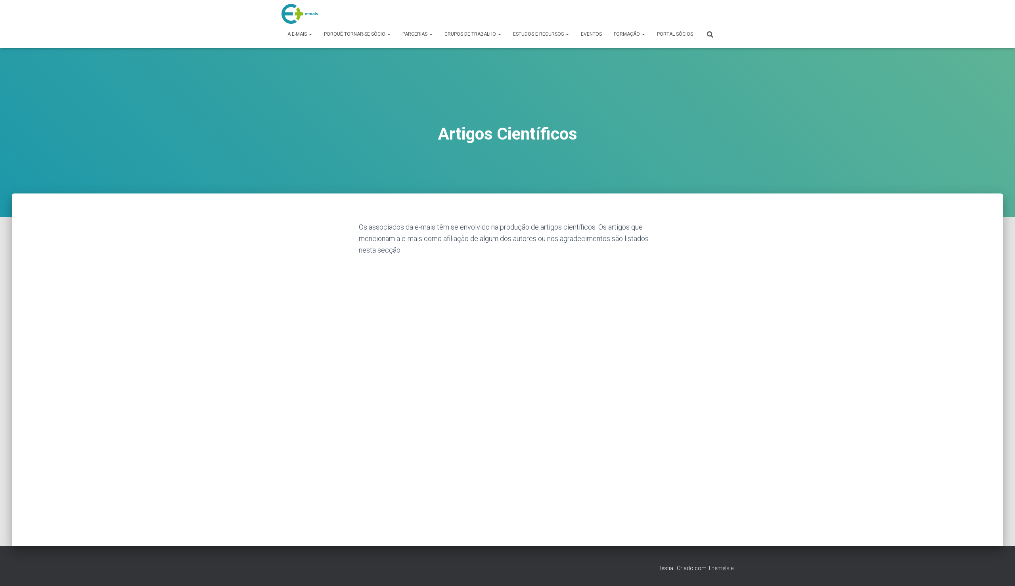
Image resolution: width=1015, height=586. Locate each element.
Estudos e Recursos (539, 34)
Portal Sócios (675, 34)
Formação (627, 34)
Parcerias (415, 34)
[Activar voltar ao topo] (999, 570)
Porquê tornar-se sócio (355, 34)
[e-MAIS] (300, 14)
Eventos (591, 34)
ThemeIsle (720, 568)
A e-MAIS (297, 34)
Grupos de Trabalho (470, 34)
